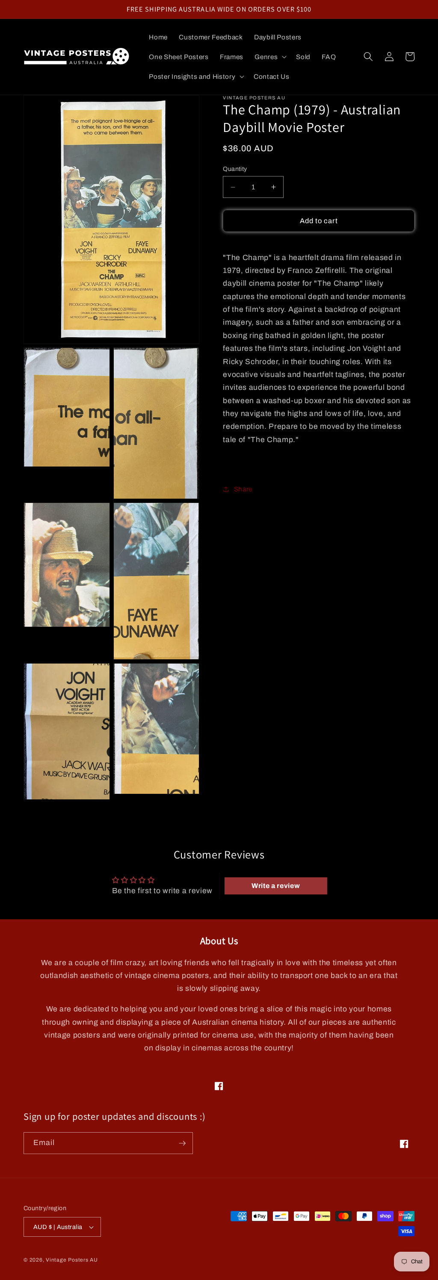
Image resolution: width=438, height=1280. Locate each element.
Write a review (276, 885)
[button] (269, 57)
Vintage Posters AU (72, 1260)
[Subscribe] (182, 1143)
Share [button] (243, 489)
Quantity (235, 168)
